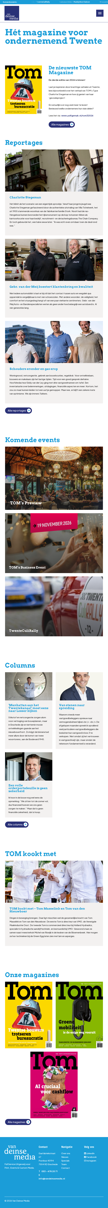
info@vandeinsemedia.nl (52, 1178)
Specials (65, 1160)
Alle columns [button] (15, 824)
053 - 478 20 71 (49, 1171)
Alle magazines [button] (60, 124)
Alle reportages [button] (17, 410)
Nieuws (64, 1157)
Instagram (91, 1160)
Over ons (65, 1153)
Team (64, 1164)
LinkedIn (90, 1153)
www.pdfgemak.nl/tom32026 (77, 115)
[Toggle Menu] (100, 13)
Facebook (91, 1157)
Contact (65, 1168)
